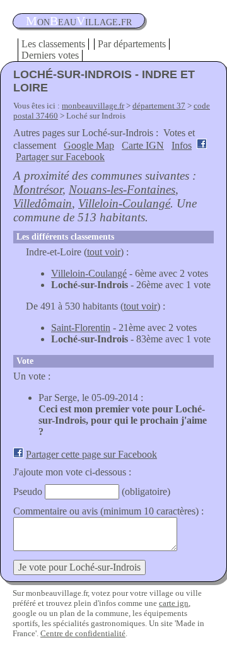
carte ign (174, 603)
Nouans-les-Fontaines (122, 189)
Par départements (132, 43)
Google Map (89, 145)
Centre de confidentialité (82, 633)
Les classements (53, 43)
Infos (182, 145)
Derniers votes (50, 55)
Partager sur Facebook (60, 156)
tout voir (103, 252)
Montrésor (37, 189)
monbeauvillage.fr (93, 105)
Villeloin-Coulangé (124, 203)
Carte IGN (143, 145)
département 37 (158, 105)
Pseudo (27, 491)
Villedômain (42, 203)
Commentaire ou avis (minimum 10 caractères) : (108, 511)
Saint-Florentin (80, 327)
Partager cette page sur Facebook (91, 454)
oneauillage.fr (79, 21)
